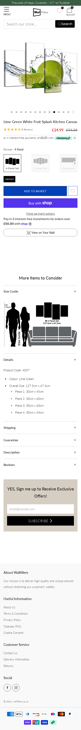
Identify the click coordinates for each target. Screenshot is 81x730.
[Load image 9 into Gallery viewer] (49, 112)
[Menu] (5, 7)
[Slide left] (8, 112)
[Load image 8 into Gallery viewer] (45, 112)
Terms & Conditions (16, 613)
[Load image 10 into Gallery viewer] (54, 112)
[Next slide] (70, 68)
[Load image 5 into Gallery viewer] (30, 112)
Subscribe (38, 521)
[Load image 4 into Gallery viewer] (26, 112)
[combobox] (40, 24)
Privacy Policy (12, 620)
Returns (8, 666)
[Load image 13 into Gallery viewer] (68, 112)
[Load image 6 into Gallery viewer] (35, 112)
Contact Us (10, 653)
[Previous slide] (11, 68)
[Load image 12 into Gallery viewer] (63, 112)
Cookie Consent (13, 632)
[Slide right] (72, 112)
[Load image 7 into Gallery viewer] (40, 112)
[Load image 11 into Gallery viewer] (59, 112)
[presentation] (75, 163)
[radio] (12, 163)
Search (66, 24)
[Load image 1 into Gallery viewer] (12, 112)
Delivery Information (16, 659)
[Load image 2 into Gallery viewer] (16, 112)
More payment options (40, 213)
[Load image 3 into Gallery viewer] (21, 112)
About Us (9, 607)
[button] (18, 130)
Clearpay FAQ (12, 626)
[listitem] (40, 3)
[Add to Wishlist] (72, 191)
